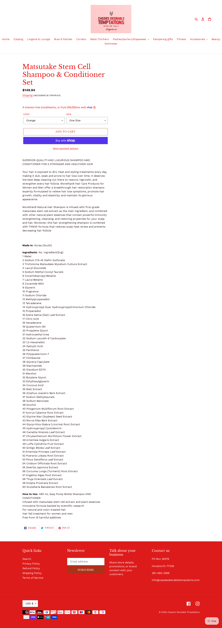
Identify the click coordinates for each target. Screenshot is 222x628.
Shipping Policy (32, 573)
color (26, 114)
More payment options (65, 148)
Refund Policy (31, 568)
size (68, 114)
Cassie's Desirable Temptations (184, 612)
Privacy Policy (31, 563)
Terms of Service (32, 577)
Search (26, 558)
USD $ (29, 603)
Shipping (27, 95)
